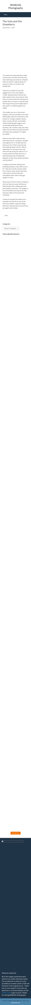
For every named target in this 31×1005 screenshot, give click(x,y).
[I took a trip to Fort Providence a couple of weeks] (15, 444)
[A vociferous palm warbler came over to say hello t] (15, 771)
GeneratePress (15, 1002)
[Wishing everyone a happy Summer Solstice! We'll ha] (15, 813)
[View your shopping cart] (24, 14)
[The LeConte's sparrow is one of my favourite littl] (15, 572)
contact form (6, 993)
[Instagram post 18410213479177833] (15, 240)
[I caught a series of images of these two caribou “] (15, 267)
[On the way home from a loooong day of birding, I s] (15, 676)
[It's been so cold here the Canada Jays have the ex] (15, 312)
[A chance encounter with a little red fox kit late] (15, 390)
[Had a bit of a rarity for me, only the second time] (15, 508)
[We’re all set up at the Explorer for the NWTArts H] (15, 404)
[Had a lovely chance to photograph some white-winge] (15, 356)
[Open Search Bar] (28, 14)
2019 (6, 215)
